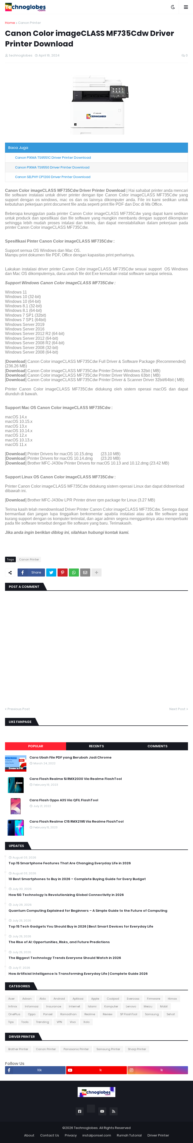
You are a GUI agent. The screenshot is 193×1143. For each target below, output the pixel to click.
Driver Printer (158, 1135)
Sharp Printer (137, 1049)
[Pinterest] (63, 572)
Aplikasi (78, 999)
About (29, 1135)
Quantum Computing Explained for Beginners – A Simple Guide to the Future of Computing (88, 910)
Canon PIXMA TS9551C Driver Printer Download (53, 157)
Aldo (42, 999)
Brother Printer (18, 1049)
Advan (27, 999)
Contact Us (49, 1135)
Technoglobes (86, 1127)
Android (59, 999)
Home (10, 22)
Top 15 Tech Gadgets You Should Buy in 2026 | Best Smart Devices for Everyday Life (81, 926)
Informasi (31, 1006)
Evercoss (133, 999)
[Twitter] (51, 572)
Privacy (71, 1135)
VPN (59, 1022)
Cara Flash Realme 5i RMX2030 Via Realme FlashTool (75, 779)
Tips (11, 1022)
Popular (35, 746)
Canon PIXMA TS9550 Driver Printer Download (52, 167)
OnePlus (14, 1014)
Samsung (152, 1014)
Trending (42, 1022)
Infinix (12, 1006)
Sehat (171, 1014)
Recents (96, 746)
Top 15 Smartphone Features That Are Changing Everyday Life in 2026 (70, 863)
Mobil (164, 1006)
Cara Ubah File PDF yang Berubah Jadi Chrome (70, 757)
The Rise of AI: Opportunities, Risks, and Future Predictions (59, 942)
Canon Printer (29, 22)
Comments (157, 746)
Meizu (148, 1006)
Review (107, 1014)
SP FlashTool (128, 1014)
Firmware (153, 999)
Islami (92, 1006)
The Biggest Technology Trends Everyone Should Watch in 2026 (65, 958)
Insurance (53, 1006)
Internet (74, 1006)
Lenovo (131, 1006)
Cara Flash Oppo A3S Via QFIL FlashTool (63, 800)
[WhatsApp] (74, 572)
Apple (95, 999)
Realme (89, 1014)
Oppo (31, 1014)
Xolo (86, 1022)
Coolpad (113, 999)
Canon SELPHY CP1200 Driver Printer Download (52, 177)
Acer (11, 999)
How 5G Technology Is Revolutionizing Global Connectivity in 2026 (66, 895)
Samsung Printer (108, 1049)
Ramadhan (68, 1014)
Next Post (177, 709)
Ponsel (48, 1014)
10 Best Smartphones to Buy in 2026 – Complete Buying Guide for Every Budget (77, 879)
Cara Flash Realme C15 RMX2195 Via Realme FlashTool (76, 821)
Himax (172, 999)
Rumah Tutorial (129, 1135)
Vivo (73, 1022)
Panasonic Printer (76, 1049)
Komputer (111, 1006)
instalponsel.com (96, 1135)
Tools (24, 1022)
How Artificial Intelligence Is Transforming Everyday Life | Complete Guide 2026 (78, 973)
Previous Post (19, 709)
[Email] (85, 572)
